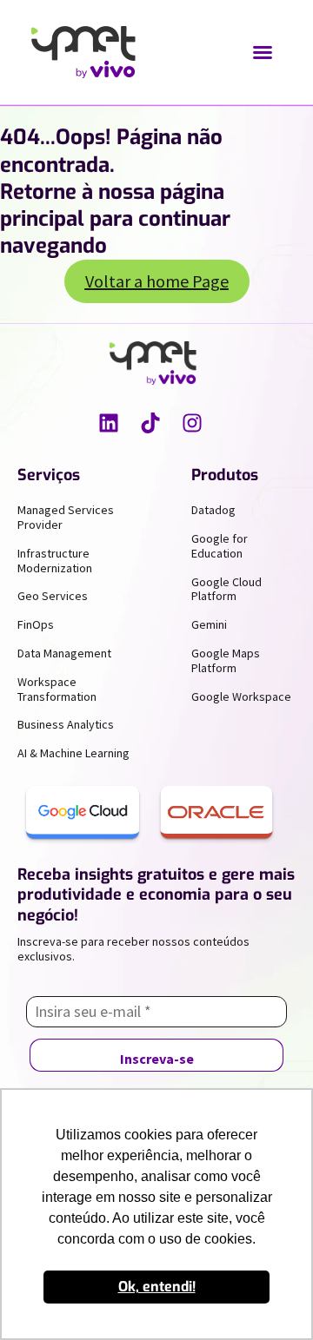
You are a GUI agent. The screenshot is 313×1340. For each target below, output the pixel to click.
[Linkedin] (109, 423)
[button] (262, 52)
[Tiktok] (150, 423)
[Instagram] (192, 423)
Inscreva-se (157, 1058)
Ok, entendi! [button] (157, 1286)
